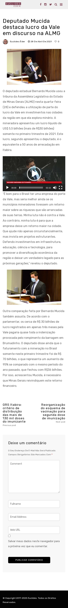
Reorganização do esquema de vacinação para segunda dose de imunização (53, 413)
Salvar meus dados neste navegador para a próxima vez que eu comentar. (34, 544)
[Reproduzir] (7, 187)
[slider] (31, 188)
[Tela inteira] (60, 187)
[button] (34, 173)
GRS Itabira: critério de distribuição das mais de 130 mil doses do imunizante (14, 415)
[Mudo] (55, 187)
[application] (34, 173)
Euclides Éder (17, 41)
